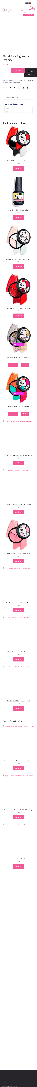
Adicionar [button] (18, 168)
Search (28, 15)
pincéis (17, 83)
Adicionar (18, 70)
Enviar (25, 365)
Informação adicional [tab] (12, 97)
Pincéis (12, 80)
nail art (12, 83)
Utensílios (29, 80)
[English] (26, 3)
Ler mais (13, 365)
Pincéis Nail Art (20, 80)
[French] (28, 3)
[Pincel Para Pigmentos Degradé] (18, 88)
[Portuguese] (30, 3)
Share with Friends (9, 88)
